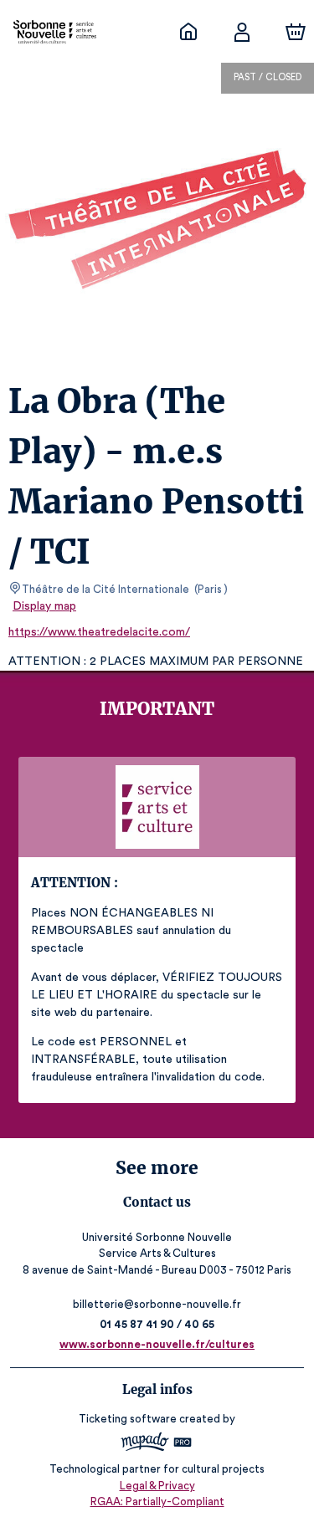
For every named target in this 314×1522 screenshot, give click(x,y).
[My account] (242, 32)
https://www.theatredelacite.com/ (99, 632)
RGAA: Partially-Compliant (157, 1501)
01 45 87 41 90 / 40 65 (157, 1324)
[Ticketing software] (157, 1444)
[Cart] (296, 32)
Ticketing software (128, 1418)
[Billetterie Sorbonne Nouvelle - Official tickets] (188, 32)
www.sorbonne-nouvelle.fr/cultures (157, 1344)
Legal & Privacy (157, 1485)
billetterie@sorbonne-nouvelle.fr (157, 1304)
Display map (44, 606)
